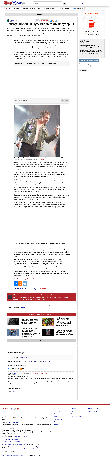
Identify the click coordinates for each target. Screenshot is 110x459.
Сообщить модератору (41, 373)
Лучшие (26, 357)
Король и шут (22, 279)
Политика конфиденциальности (11, 439)
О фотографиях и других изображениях (13, 444)
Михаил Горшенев (33, 279)
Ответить (14, 391)
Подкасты (59, 8)
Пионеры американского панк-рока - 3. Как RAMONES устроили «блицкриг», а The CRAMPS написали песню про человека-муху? (30, 332)
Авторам (73, 414)
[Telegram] (56, 21)
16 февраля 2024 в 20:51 (28, 373)
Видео (67, 8)
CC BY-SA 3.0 (41, 159)
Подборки (24, 8)
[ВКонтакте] (51, 21)
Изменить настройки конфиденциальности (14, 455)
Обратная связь (92, 411)
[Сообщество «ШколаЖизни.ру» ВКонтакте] (78, 8)
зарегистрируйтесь (34, 361)
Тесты (40, 8)
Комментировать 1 (22, 288)
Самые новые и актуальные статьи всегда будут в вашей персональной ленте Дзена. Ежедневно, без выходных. (91, 52)
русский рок (51, 279)
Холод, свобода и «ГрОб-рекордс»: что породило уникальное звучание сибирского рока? (29, 321)
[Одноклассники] (53, 21)
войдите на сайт (48, 361)
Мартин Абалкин (16, 373)
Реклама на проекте (93, 408)
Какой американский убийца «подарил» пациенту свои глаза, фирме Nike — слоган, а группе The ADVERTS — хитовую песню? (64, 321)
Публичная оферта (76, 416)
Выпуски (16, 8)
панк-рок (43, 279)
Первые (21, 357)
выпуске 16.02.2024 (26, 307)
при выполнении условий (31, 448)
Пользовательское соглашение (11, 441)
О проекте (74, 408)
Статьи (32, 8)
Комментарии (49, 8)
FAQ (72, 411)
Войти (85, 3)
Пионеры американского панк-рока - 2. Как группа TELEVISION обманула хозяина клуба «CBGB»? (64, 332)
